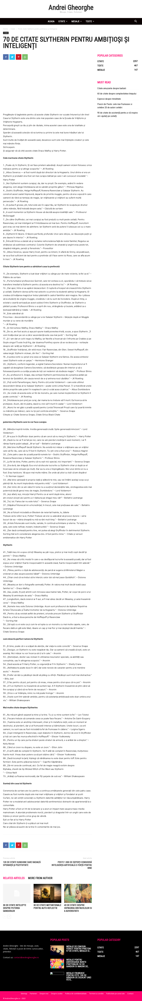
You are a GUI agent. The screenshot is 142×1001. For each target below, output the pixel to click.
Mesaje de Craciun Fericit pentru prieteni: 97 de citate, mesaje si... (78, 948)
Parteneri (33, 993)
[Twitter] (12, 57)
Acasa (51, 21)
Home (5, 29)
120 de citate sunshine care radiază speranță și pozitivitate (22, 863)
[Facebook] (6, 57)
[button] (135, 21)
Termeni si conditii (96, 993)
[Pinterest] (18, 57)
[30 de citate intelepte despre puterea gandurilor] (17, 893)
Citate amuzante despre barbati (111, 88)
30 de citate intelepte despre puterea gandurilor (14, 908)
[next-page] (9, 916)
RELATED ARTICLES (14, 878)
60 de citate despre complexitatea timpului (116, 93)
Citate (61, 21)
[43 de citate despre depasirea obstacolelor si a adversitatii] (78, 893)
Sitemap (24, 993)
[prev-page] (5, 916)
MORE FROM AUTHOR (40, 878)
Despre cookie (57, 993)
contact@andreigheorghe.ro (26, 957)
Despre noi (44, 993)
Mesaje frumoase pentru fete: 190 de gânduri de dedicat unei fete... (78, 976)
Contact (130, 993)
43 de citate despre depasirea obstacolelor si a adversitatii (78, 908)
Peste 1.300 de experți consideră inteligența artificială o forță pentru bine (72, 865)
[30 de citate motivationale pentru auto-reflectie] (47, 893)
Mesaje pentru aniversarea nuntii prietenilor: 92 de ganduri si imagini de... (77, 963)
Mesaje (75, 21)
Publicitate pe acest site (115, 993)
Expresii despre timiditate (109, 98)
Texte (89, 21)
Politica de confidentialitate (76, 993)
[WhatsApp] (25, 57)
